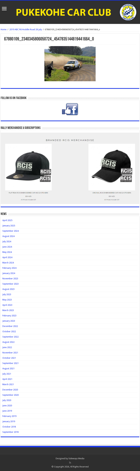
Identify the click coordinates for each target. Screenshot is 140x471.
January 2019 (8, 421)
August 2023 (8, 289)
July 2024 (6, 241)
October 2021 (9, 358)
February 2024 (9, 268)
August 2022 (8, 342)
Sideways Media (76, 458)
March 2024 (8, 262)
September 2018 (10, 432)
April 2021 (7, 379)
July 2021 (6, 373)
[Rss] (70, 463)
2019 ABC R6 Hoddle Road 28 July (25, 29)
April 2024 (7, 257)
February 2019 (9, 416)
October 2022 (9, 331)
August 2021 (8, 368)
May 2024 (7, 252)
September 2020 (10, 395)
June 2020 (7, 405)
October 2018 (9, 426)
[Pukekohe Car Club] (70, 12)
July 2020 (6, 400)
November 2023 (10, 278)
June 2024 (7, 246)
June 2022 (7, 347)
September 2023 (10, 284)
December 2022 (10, 326)
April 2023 (7, 305)
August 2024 (8, 236)
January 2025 (8, 225)
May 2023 (7, 299)
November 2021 (10, 352)
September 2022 (10, 336)
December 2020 (10, 389)
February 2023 (9, 315)
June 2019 (7, 411)
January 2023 (8, 321)
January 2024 (8, 273)
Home (3, 29)
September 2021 (10, 363)
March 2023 (8, 310)
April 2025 (7, 220)
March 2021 (8, 384)
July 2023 (6, 294)
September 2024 (10, 231)
